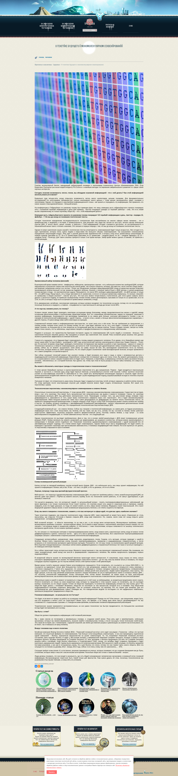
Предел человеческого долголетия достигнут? (129, 689)
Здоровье (56, 65)
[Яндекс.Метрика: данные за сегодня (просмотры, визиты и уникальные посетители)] (148, 772)
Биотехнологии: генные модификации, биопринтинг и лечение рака (89, 690)
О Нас (131, 26)
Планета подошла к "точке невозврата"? (88, 715)
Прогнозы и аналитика (110, 26)
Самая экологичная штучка (67, 715)
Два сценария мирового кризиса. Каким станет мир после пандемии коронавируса (46, 690)
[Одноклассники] (39, 666)
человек (48, 57)
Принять (52, 772)
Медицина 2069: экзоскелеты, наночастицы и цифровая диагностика (110, 690)
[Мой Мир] (41, 666)
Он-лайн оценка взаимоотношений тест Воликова (68, 26)
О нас (35, 772)
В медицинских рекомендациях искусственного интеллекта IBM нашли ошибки (68, 690)
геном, (41, 57)
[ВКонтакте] (36, 666)
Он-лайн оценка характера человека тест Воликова (47, 26)
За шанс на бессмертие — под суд (46, 715)
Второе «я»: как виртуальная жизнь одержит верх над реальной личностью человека (111, 716)
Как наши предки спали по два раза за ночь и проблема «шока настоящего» (132, 716)
